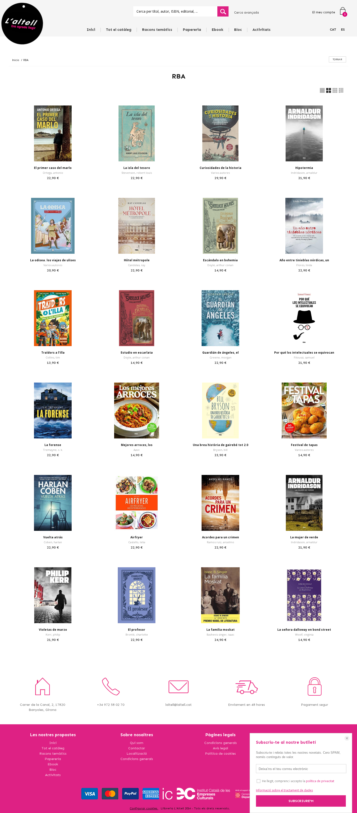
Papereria (192, 29)
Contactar (136, 748)
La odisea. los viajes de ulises (53, 260)
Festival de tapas (304, 445)
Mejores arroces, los (137, 445)
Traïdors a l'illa (53, 352)
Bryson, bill (220, 450)
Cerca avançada (246, 12)
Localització (137, 754)
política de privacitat (320, 781)
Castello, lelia (136, 542)
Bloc (238, 29)
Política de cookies (220, 754)
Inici (91, 29)
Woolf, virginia (304, 634)
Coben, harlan (53, 542)
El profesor (136, 630)
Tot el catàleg (118, 29)
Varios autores (220, 173)
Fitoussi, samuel (304, 357)
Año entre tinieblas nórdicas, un (304, 260)
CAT (333, 29)
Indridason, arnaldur (304, 173)
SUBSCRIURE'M (301, 801)
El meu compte (323, 12)
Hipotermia (304, 168)
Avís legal (220, 748)
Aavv (137, 450)
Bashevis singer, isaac (220, 634)
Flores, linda (304, 265)
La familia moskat (220, 630)
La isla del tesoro (136, 168)
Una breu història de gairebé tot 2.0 (220, 445)
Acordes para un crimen (220, 537)
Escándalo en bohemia (220, 260)
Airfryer (136, 537)
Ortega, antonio (53, 173)
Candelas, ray (136, 265)
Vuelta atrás (53, 537)
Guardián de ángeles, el (220, 352)
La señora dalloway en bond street (304, 630)
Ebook (217, 29)
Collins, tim (53, 357)
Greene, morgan (220, 357)
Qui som (136, 743)
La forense (52, 445)
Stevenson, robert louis (136, 173)
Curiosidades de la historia (220, 168)
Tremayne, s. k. (53, 450)
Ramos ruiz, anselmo (220, 542)
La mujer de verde (304, 537)
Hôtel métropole (137, 260)
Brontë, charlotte (137, 634)
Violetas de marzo (53, 630)
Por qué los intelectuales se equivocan (304, 352)
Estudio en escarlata (137, 352)
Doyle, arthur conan (220, 265)
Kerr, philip (53, 634)
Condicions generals (136, 759)
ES (343, 29)
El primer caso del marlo (53, 168)
